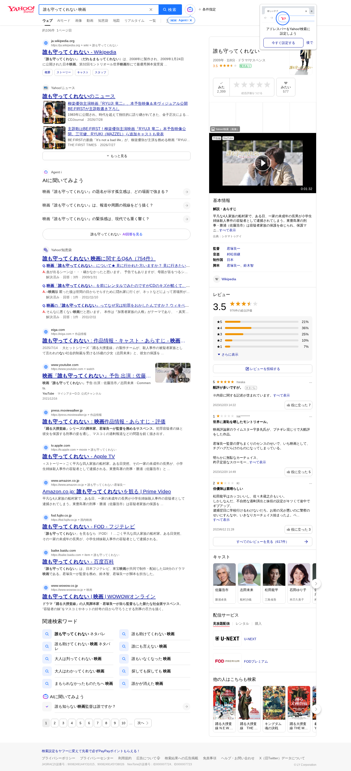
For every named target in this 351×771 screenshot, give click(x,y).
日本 (230, 260)
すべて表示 (227, 230)
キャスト (83, 72)
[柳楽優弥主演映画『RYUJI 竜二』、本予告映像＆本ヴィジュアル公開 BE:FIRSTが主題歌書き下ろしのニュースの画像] (54, 112)
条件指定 (209, 9)
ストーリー (64, 72)
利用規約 (125, 758)
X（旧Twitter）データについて (282, 758)
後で (309, 42)
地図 (116, 20)
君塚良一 (233, 248)
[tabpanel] (262, 651)
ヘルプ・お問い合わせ (238, 758)
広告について (146, 758)
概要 (47, 72)
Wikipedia (229, 279)
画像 (78, 20)
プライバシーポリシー (58, 758)
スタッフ (100, 72)
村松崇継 (233, 254)
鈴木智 (249, 265)
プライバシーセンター (96, 758)
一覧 (152, 20)
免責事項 (209, 758)
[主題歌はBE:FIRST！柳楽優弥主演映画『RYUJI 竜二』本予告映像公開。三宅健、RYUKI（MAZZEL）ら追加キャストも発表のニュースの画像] (54, 137)
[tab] (221, 624)
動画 (90, 20)
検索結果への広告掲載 (181, 758)
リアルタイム (134, 20)
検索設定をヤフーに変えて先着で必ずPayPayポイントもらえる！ (91, 751)
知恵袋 (103, 20)
